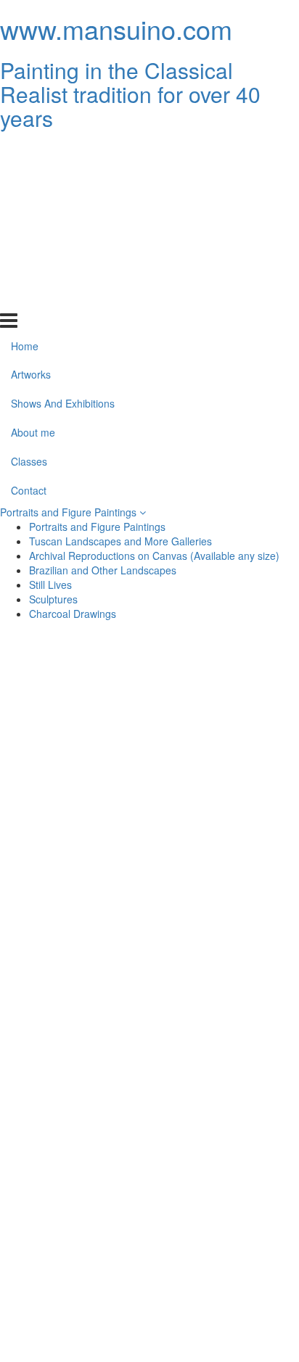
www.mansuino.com (116, 28)
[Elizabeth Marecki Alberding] (77, 1029)
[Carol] (77, 1308)
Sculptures (53, 599)
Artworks (31, 180)
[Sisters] (222, 1134)
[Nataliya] (77, 786)
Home (24, 151)
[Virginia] (222, 1238)
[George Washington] (77, 1064)
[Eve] (222, 786)
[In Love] (222, 890)
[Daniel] (77, 751)
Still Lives (50, 584)
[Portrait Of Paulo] (222, 1169)
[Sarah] (77, 960)
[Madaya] (77, 995)
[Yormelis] (222, 995)
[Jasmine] (77, 1238)
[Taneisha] (222, 925)
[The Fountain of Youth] (77, 855)
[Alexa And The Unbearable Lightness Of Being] (222, 681)
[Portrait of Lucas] (77, 1134)
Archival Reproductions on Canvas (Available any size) (154, 555)
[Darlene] (77, 1273)
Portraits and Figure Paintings (69, 512)
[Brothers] (77, 1169)
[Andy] (222, 1273)
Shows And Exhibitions (63, 209)
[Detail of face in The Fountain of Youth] (222, 855)
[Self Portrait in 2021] (77, 890)
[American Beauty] (77, 716)
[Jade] (222, 751)
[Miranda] (222, 1203)
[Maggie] (222, 960)
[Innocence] (77, 821)
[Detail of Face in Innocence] (222, 821)
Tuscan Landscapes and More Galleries (120, 541)
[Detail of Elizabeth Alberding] (222, 1029)
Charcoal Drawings (72, 613)
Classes (29, 267)
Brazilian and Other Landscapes (102, 570)
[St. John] (77, 1099)
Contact (28, 296)
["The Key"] (77, 1203)
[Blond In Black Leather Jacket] (222, 1099)
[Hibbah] (77, 925)
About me (33, 238)
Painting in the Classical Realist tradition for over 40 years (130, 93)
